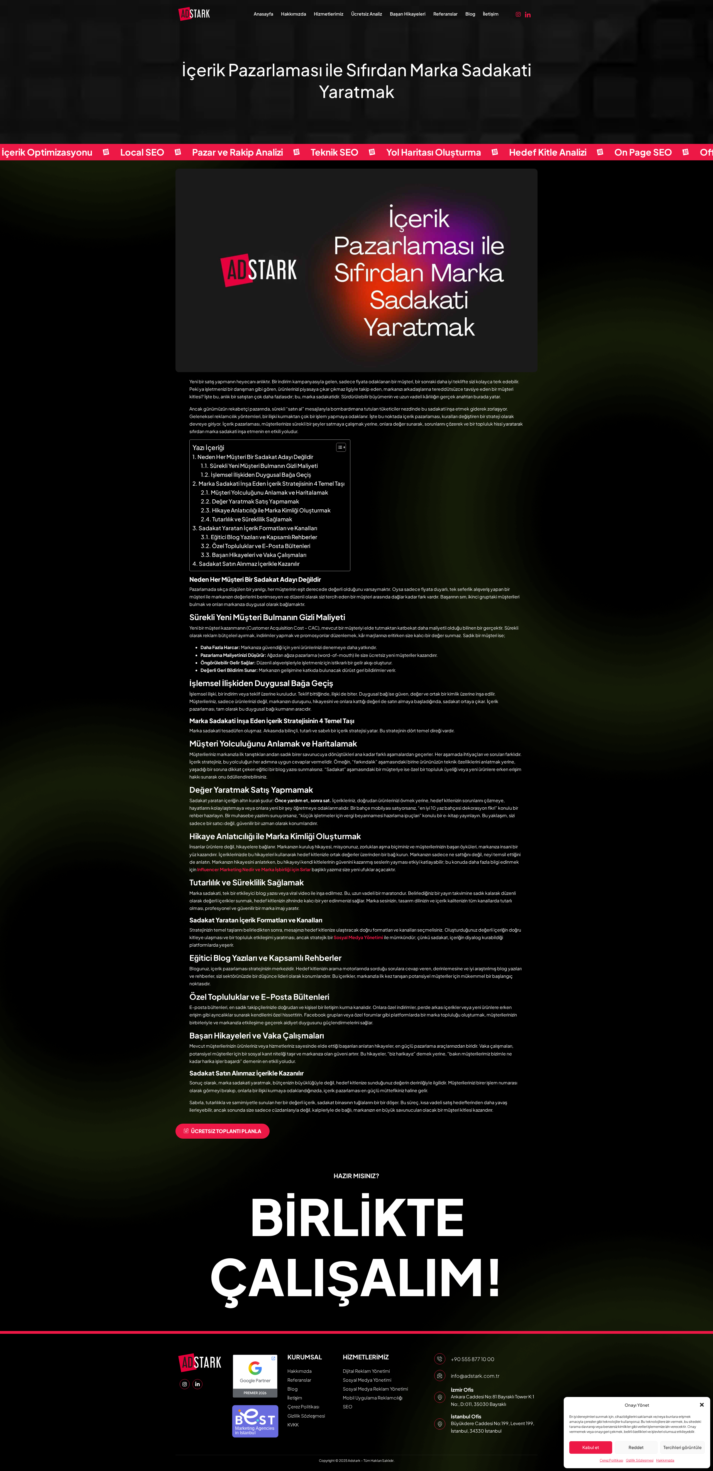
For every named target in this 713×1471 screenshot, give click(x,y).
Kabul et (590, 1447)
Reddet (636, 1447)
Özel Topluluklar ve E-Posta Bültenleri (261, 545)
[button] (702, 1405)
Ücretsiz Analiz (366, 14)
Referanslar (445, 14)
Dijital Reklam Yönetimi (366, 1371)
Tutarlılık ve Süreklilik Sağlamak (252, 518)
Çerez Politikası (611, 1460)
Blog (470, 14)
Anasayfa (263, 14)
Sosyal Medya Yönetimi (358, 937)
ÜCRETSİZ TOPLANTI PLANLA (226, 1131)
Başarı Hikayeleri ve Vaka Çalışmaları (259, 554)
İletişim (491, 14)
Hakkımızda (665, 1460)
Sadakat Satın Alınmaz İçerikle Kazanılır (249, 563)
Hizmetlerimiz (328, 14)
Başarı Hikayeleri (408, 14)
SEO (347, 1406)
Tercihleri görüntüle (682, 1447)
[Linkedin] (528, 14)
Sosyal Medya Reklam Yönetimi (375, 1389)
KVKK (293, 1425)
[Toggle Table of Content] (338, 447)
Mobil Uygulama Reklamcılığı (372, 1398)
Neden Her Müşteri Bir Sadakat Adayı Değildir (255, 456)
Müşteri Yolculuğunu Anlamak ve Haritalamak (269, 492)
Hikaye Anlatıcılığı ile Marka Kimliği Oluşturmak (271, 510)
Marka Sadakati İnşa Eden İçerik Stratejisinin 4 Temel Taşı (272, 483)
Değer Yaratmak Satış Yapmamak (255, 501)
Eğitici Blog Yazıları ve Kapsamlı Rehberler (264, 536)
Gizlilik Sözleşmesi (639, 1460)
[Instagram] (518, 14)
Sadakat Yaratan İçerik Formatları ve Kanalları (258, 527)
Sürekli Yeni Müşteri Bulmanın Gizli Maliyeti (264, 465)
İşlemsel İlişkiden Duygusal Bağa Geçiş (261, 474)
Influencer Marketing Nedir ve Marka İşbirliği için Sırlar (254, 869)
